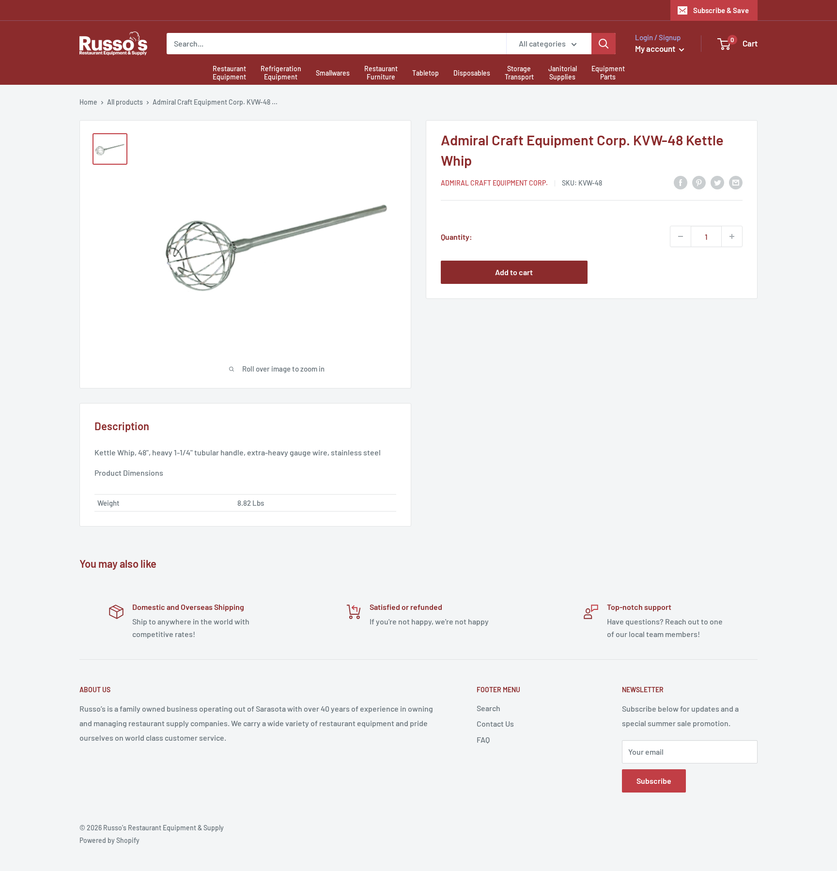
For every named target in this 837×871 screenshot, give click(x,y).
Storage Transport (519, 72)
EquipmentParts (608, 72)
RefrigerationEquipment (281, 72)
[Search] (603, 43)
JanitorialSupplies (562, 72)
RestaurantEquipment (229, 72)
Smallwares (333, 73)
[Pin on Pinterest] (699, 181)
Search (488, 708)
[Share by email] (736, 181)
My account (656, 48)
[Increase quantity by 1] (732, 236)
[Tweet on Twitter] (717, 181)
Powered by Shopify (109, 840)
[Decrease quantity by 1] (680, 236)
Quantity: (456, 236)
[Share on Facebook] (680, 181)
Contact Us (495, 723)
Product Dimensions (128, 472)
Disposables (471, 73)
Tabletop (425, 73)
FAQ (483, 739)
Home (88, 102)
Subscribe (653, 780)
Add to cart (514, 272)
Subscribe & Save (721, 10)
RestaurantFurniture (381, 72)
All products (125, 102)
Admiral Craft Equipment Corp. (494, 183)
